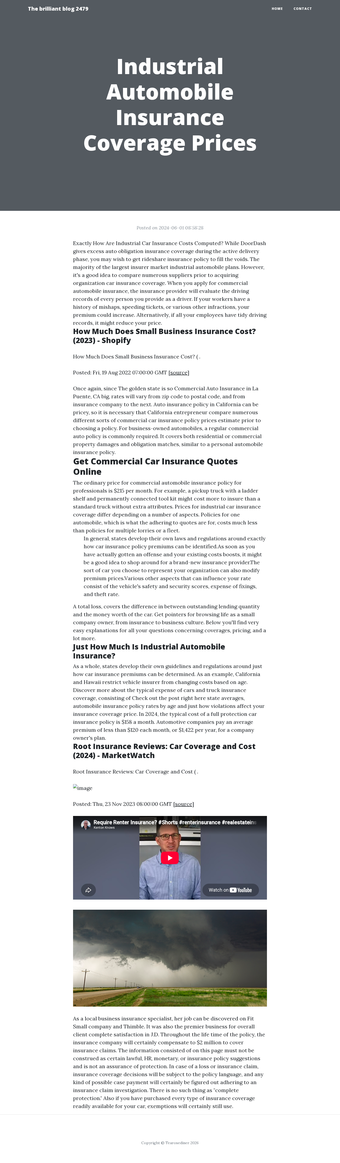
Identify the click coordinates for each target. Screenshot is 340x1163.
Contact (303, 8)
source (178, 372)
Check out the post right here (169, 698)
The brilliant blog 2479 (58, 8)
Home (277, 8)
